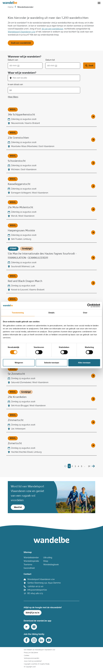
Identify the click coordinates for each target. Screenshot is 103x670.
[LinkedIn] (41, 640)
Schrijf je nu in (32, 613)
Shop (45, 561)
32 (89, 466)
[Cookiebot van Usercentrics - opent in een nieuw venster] (89, 305)
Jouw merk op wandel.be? (33, 661)
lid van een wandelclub (52, 29)
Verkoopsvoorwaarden (31, 658)
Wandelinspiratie (31, 561)
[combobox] (46, 78)
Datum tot (50, 60)
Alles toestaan (84, 363)
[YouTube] (49, 640)
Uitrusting (47, 557)
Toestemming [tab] (18, 313)
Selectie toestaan (51, 363)
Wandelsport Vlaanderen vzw (21, 32)
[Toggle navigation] (99, 3)
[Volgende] (93, 466)
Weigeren (19, 363)
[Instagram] (34, 640)
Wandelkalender (31, 557)
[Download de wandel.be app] (27, 626)
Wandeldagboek (51, 564)
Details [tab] (51, 313)
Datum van (13, 60)
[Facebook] (27, 640)
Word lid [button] (18, 507)
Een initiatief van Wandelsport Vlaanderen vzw (39, 650)
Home (10, 7)
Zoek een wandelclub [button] (21, 43)
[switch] (38, 352)
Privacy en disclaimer (31, 652)
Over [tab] (85, 313)
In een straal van (15, 84)
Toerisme (28, 564)
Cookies (26, 655)
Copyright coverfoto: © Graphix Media (36, 664)
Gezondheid (29, 568)
